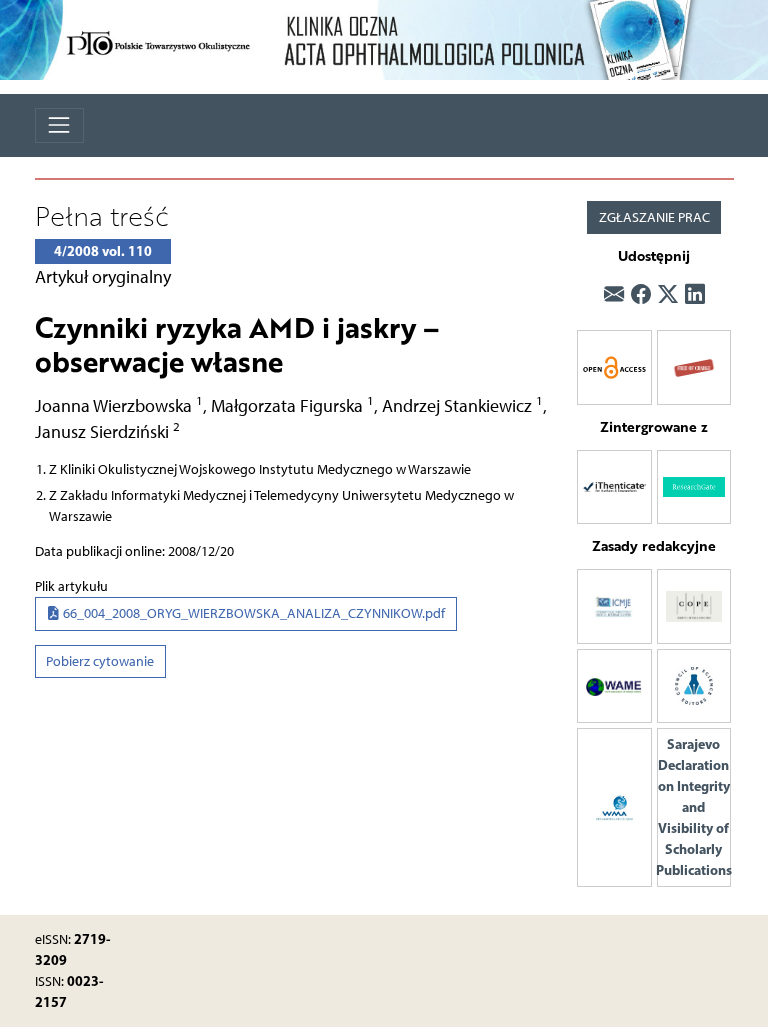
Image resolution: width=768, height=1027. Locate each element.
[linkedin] (695, 294)
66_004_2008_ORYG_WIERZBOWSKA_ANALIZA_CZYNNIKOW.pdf (252, 613)
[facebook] (641, 294)
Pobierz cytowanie (100, 661)
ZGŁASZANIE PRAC (654, 217)
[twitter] (668, 294)
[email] (614, 294)
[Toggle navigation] (59, 125)
